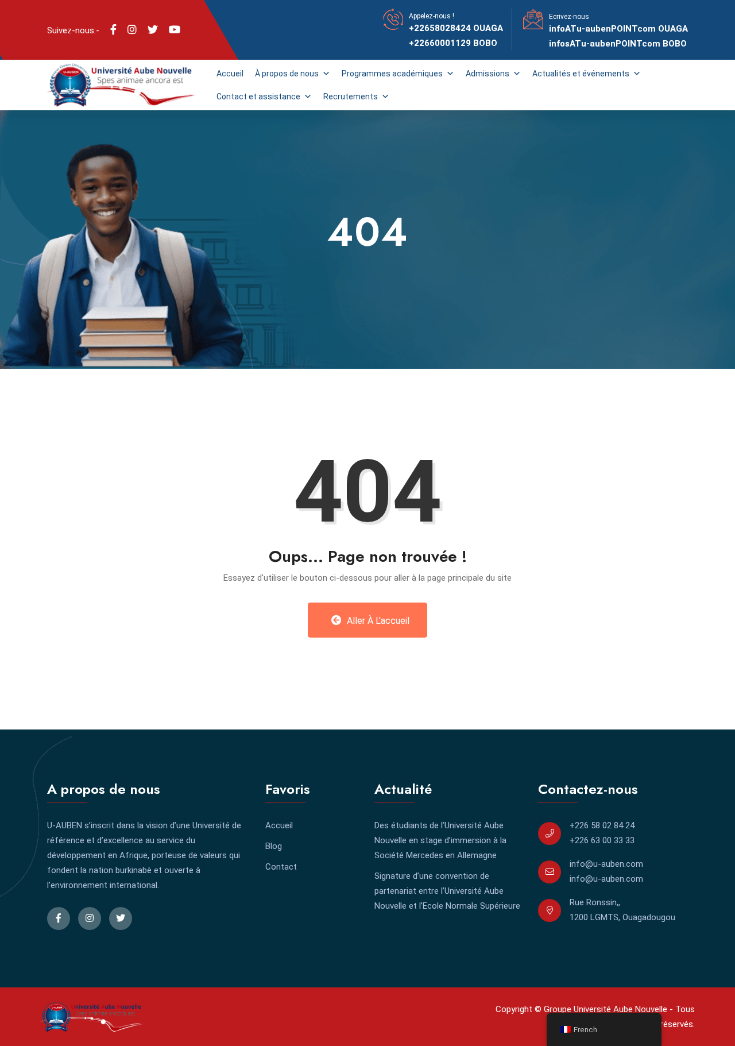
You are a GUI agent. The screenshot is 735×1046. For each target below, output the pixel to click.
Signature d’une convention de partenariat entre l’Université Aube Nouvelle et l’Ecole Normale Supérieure (447, 891)
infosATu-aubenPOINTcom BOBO (618, 43)
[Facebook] (113, 29)
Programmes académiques (392, 73)
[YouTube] (174, 29)
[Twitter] (153, 29)
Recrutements (350, 96)
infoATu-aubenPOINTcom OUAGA (618, 29)
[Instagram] (132, 29)
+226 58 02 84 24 (602, 825)
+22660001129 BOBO (453, 43)
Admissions (487, 73)
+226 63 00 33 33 (602, 840)
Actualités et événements (580, 73)
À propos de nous (287, 73)
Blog (273, 846)
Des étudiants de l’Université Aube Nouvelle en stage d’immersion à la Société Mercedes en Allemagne (440, 840)
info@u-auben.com (606, 864)
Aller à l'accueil (377, 620)
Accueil (229, 73)
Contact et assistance (258, 96)
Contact (281, 867)
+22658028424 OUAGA (456, 28)
